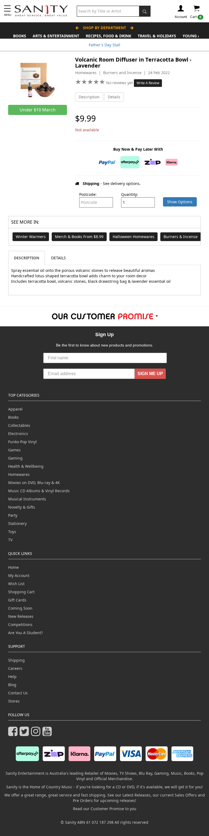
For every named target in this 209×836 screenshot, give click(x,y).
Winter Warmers (31, 236)
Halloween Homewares (133, 236)
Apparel (15, 409)
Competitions (20, 624)
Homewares (19, 474)
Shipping (16, 660)
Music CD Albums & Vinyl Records (39, 490)
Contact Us (18, 692)
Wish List (16, 583)
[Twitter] (25, 733)
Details (114, 96)
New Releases (20, 616)
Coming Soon (20, 608)
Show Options (179, 201)
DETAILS (58, 257)
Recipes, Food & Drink (108, 35)
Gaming (15, 458)
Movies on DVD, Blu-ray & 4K (34, 482)
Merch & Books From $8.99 (79, 236)
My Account (18, 575)
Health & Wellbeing (26, 466)
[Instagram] (36, 733)
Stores (14, 701)
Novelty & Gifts (21, 507)
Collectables (19, 425)
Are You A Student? (25, 632)
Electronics (18, 433)
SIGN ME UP (150, 373)
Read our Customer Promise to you (104, 808)
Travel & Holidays (157, 35)
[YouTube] (48, 733)
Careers (15, 668)
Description (89, 96)
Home (13, 567)
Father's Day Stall (104, 44)
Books (19, 35)
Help (12, 676)
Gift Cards (17, 600)
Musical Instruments (27, 498)
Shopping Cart (21, 591)
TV (10, 539)
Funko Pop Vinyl (22, 441)
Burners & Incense (181, 236)
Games (14, 449)
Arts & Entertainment (56, 35)
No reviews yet (120, 82)
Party (12, 515)
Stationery (17, 523)
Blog (12, 684)
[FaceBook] (14, 733)
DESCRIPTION (26, 257)
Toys (12, 531)
